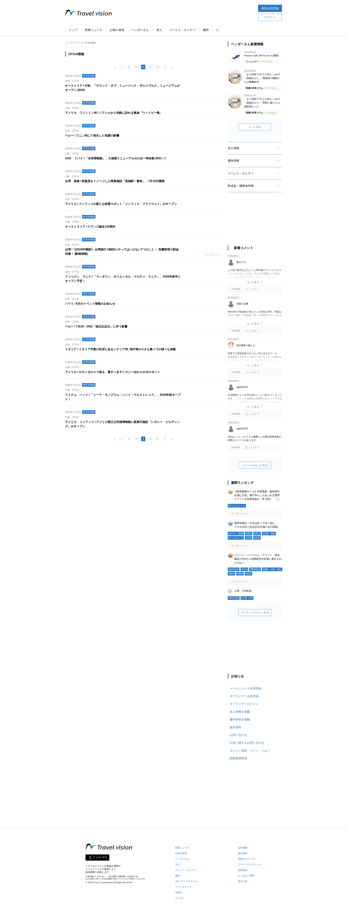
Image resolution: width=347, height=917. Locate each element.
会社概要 (242, 847)
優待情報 (233, 160)
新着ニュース (93, 30)
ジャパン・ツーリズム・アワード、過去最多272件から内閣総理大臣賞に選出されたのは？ (258, 559)
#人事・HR (246, 598)
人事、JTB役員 (242, 590)
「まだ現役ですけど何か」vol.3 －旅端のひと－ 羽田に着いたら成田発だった (262, 102)
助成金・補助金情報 (241, 185)
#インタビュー (236, 538)
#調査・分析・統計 (272, 569)
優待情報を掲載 (240, 719)
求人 (159, 30)
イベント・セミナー (183, 30)
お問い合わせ (238, 735)
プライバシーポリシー (250, 864)
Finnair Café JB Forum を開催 (261, 55)
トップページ (72, 42)
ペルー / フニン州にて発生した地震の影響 (92, 135)
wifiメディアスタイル (186, 881)
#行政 (244, 569)
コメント (215, 254)
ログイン (270, 17)
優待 (206, 30)
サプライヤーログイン (244, 703)
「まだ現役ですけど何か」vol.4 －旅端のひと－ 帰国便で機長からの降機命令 (262, 78)
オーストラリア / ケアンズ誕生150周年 (90, 226)
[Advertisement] (184, 12)
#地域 (240, 573)
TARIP (178, 892)
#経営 (257, 538)
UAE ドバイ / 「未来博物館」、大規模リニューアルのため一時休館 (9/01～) (115, 158)
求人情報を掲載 (240, 711)
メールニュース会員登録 (246, 688)
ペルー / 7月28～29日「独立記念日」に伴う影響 (96, 326)
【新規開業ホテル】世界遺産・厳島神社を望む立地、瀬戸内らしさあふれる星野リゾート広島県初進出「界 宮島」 (257, 495)
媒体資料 (235, 727)
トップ (73, 30)
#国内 (248, 533)
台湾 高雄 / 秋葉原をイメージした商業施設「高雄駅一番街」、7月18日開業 (115, 181)
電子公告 (242, 881)
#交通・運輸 (269, 533)
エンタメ (180, 898)
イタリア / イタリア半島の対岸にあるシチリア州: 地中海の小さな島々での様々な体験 (120, 349)
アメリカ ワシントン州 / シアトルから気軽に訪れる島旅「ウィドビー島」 (114, 112)
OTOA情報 (90, 42)
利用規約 (242, 870)
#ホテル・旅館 (236, 533)
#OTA (248, 538)
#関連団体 (255, 569)
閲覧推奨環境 (238, 758)
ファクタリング (183, 887)
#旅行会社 (234, 569)
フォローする (100, 857)
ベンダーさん (140, 30)
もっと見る (255, 126)
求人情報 (233, 148)
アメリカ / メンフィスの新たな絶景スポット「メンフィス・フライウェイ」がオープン (121, 203)
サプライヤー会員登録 (244, 696)
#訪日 (257, 533)
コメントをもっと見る (254, 465)
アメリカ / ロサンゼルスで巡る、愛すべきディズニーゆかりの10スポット (112, 372)
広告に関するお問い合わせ (247, 742)
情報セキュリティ (247, 859)
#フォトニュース (237, 505)
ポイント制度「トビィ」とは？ (250, 750)
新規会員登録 (270, 8)
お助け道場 (117, 30)
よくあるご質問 (246, 875)
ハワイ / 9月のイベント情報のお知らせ (90, 303)
